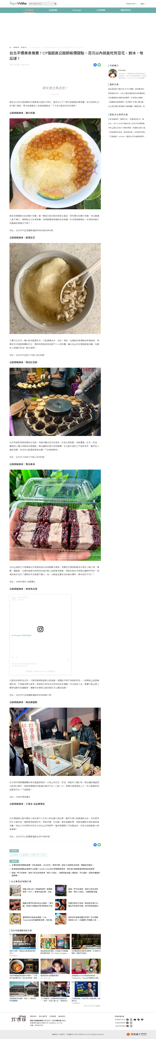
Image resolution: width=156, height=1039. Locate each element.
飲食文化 (24, 47)
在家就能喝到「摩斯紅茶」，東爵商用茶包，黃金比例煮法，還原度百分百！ (127, 119)
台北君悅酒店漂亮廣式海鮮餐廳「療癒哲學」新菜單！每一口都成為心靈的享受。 (127, 106)
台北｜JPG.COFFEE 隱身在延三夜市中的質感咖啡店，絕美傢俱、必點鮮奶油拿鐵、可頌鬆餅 (127, 123)
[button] (131, 3)
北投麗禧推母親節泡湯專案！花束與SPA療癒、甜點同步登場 (86, 952)
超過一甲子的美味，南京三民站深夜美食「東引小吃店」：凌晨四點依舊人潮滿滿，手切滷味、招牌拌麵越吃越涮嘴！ (56, 874)
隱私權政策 (43, 1016)
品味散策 (29, 10)
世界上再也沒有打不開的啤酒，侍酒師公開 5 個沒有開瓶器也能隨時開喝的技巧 (127, 128)
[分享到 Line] (99, 65)
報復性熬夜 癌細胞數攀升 (50, 975)
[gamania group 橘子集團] (136, 1034)
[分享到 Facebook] (95, 65)
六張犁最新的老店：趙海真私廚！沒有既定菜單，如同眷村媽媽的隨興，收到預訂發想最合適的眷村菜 (127, 132)
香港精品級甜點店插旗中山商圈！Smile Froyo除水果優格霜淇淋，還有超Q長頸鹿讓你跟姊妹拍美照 (53, 869)
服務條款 (33, 1016)
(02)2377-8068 (49, 1020)
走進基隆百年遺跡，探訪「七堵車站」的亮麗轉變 (23, 999)
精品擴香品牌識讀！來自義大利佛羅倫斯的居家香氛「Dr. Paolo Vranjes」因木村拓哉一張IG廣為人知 (55, 952)
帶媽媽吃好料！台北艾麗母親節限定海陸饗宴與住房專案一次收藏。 (127, 93)
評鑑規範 (52, 1016)
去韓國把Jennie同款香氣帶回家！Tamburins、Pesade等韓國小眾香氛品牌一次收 (86, 976)
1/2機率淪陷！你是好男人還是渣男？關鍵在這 (86, 999)
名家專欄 (101, 10)
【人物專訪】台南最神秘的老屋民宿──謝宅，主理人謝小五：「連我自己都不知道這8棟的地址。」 (55, 999)
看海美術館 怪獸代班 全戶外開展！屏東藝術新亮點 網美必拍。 (127, 89)
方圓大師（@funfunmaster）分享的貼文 (40, 671)
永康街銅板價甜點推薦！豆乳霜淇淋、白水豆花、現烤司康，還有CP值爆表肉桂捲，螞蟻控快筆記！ (53, 865)
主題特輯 (53, 10)
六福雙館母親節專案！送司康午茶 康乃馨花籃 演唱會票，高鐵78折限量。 (127, 102)
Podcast (77, 10)
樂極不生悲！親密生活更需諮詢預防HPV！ (22, 952)
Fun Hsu (122, 70)
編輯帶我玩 (126, 10)
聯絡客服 (61, 1016)
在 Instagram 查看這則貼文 (21, 635)
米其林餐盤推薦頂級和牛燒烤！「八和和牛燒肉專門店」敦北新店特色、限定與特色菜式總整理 (23, 976)
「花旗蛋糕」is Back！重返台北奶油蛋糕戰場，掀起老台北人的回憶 (127, 136)
